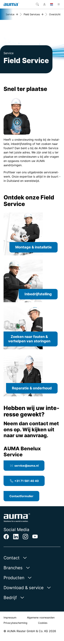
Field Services (32, 14)
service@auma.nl (26, 465)
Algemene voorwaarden (41, 617)
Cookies (42, 622)
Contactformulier (21, 496)
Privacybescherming (15, 622)
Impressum (10, 617)
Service (10, 14)
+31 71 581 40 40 (26, 481)
